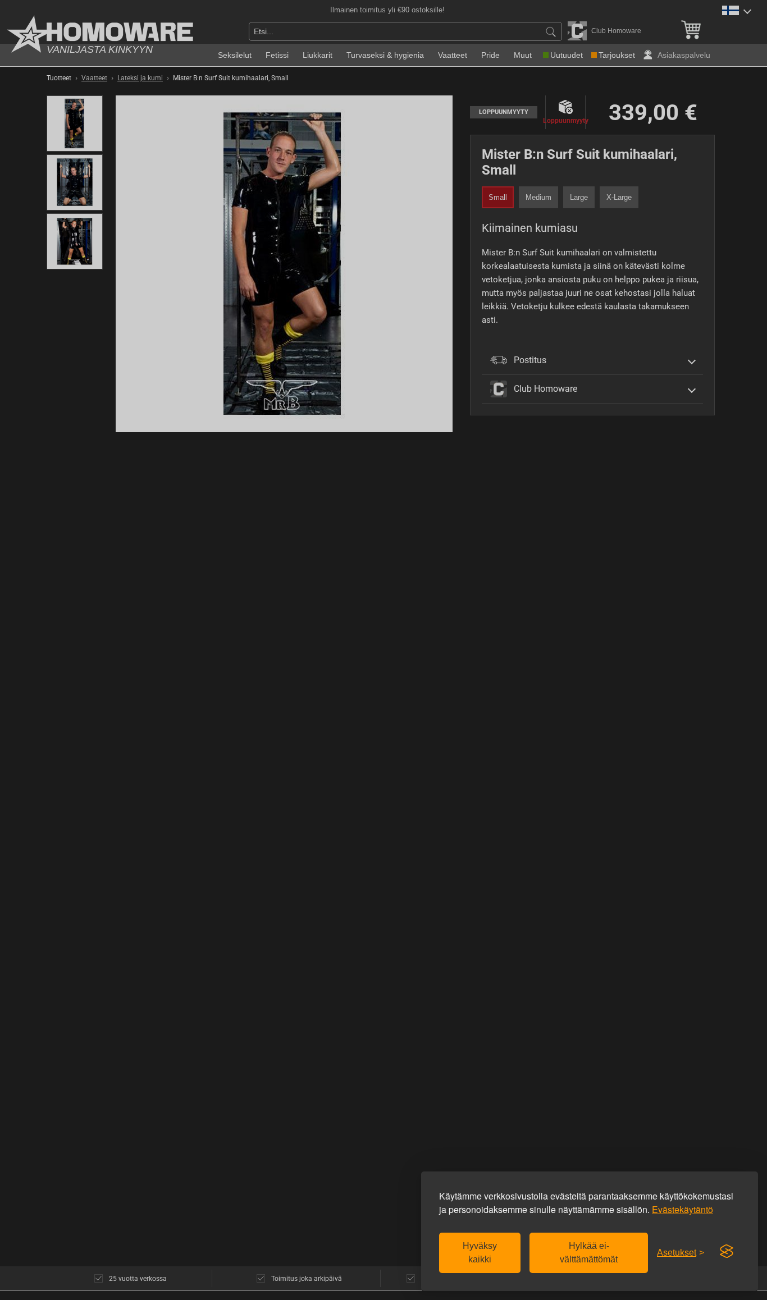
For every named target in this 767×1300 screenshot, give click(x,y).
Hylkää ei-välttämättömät (589, 1252)
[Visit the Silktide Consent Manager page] (726, 1251)
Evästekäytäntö (682, 1209)
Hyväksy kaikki (480, 1252)
